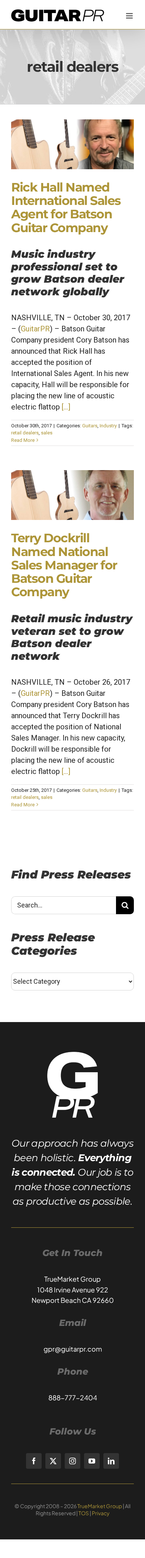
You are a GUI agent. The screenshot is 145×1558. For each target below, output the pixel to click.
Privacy (101, 1513)
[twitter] (53, 1461)
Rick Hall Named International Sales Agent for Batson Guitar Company (66, 207)
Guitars (89, 425)
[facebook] (34, 1461)
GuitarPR (35, 328)
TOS (83, 1513)
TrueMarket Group (99, 1506)
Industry (108, 425)
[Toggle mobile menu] (130, 16)
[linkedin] (111, 1461)
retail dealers (25, 433)
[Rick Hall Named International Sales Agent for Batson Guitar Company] (72, 144)
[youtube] (92, 1461)
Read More (23, 440)
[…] (66, 406)
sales (46, 433)
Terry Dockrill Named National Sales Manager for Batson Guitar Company (64, 564)
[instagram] (72, 1461)
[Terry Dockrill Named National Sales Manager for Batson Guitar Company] (72, 495)
